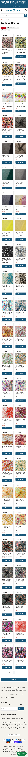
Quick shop (7, 58)
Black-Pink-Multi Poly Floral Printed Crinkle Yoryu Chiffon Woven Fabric (7, 661)
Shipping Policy (11, 746)
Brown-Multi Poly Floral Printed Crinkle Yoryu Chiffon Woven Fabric (7, 340)
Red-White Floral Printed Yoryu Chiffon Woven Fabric (20, 635)
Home (2, 19)
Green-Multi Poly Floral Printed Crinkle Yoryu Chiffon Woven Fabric (20, 340)
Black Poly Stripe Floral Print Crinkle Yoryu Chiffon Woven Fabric (20, 287)
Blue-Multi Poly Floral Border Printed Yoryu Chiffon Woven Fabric (7, 314)
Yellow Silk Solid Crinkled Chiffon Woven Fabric (6, 234)
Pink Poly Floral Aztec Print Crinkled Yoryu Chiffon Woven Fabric (20, 105)
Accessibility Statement (8, 751)
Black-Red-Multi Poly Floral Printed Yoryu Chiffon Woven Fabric (20, 78)
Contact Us (22, 751)
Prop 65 (17, 751)
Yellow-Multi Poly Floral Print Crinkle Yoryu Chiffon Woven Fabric (7, 501)
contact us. (13, 697)
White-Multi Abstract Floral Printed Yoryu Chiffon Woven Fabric (20, 260)
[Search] (25, 15)
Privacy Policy (9, 748)
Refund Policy (20, 746)
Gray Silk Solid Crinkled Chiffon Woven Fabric (19, 182)
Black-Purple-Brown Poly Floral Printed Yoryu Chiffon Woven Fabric (7, 78)
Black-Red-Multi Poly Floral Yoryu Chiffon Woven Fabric (7, 131)
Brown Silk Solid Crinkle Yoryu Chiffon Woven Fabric (20, 157)
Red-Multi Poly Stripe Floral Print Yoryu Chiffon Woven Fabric (20, 448)
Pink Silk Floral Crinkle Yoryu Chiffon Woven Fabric (20, 208)
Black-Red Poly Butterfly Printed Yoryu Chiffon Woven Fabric (7, 608)
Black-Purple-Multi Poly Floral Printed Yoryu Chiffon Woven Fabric (7, 581)
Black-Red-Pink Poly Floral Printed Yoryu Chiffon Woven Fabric (20, 608)
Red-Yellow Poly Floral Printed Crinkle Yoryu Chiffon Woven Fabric (7, 474)
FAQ (22, 749)
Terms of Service (17, 748)
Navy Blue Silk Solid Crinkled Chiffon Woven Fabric (6, 208)
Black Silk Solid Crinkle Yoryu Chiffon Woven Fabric (20, 131)
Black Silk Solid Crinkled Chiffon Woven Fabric (6, 157)
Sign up (21, 709)
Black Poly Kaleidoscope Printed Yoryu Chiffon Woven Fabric (7, 51)
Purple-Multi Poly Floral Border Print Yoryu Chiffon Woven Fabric (7, 394)
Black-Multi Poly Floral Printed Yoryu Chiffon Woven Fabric (20, 555)
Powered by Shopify (14, 754)
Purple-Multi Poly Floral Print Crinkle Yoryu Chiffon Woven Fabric (20, 394)
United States (13, 734)
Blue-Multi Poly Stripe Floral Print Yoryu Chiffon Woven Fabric (20, 314)
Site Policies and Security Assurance (11, 749)
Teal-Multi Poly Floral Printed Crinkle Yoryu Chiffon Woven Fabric (20, 474)
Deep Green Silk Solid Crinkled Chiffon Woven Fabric (7, 182)
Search (5, 746)
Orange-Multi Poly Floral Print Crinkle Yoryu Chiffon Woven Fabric (7, 367)
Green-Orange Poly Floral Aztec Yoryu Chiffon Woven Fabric (7, 105)
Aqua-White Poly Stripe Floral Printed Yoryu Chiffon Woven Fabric (7, 287)
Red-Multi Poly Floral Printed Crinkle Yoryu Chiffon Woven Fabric (20, 421)
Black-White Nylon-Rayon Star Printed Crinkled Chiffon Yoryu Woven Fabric (7, 260)
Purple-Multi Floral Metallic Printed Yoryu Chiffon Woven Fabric (7, 635)
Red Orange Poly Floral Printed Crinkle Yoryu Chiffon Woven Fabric (7, 421)
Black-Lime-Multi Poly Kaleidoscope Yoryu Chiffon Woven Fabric (20, 51)
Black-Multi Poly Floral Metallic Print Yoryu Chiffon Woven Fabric (7, 555)
